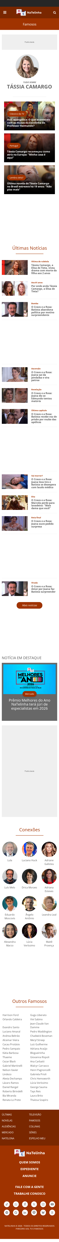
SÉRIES (33, 1132)
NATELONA (8, 1138)
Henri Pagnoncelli (40, 1070)
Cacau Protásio (11, 1044)
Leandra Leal (49, 914)
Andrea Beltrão (11, 1035)
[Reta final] (15, 523)
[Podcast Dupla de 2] (34, 1212)
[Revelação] (15, 395)
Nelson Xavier (10, 1070)
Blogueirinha (37, 1053)
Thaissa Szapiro (39, 1100)
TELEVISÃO (35, 1114)
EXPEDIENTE (29, 1169)
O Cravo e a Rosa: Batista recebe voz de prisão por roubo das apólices (44, 418)
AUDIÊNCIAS (9, 1126)
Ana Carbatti (37, 1061)
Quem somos (29, 1162)
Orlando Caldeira (12, 1019)
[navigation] (4, 11)
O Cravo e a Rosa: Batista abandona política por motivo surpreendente (42, 311)
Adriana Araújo (38, 1048)
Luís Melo (9, 887)
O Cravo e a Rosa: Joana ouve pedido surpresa (42, 523)
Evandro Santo (11, 1027)
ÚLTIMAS (7, 1114)
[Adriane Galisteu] (49, 849)
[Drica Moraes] (29, 876)
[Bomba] (15, 309)
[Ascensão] (15, 374)
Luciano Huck (29, 860)
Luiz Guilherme (39, 1044)
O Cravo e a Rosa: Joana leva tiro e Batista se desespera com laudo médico (43, 483)
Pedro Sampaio (11, 1048)
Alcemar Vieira (11, 1040)
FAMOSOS (34, 1120)
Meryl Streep (37, 1040)
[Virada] (15, 588)
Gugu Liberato (38, 1015)
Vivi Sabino (36, 1019)
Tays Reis (35, 1091)
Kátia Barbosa (10, 1053)
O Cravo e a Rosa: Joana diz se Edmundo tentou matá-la (41, 397)
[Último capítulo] (15, 416)
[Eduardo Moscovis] (9, 903)
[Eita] (15, 502)
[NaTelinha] (29, 12)
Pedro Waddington (41, 1031)
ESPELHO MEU (37, 1138)
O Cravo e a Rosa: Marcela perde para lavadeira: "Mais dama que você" (43, 504)
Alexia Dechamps (12, 1078)
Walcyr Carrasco (39, 1065)
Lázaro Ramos (11, 1082)
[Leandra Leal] (49, 903)
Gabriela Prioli (38, 1074)
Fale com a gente (29, 1187)
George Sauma (38, 1087)
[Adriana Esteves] (49, 876)
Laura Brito (36, 1095)
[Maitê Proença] (49, 930)
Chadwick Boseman (41, 1035)
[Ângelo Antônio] (29, 903)
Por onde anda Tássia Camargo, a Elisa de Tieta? (44, 288)
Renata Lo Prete (12, 1100)
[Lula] (9, 849)
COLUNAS (34, 1126)
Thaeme (7, 1057)
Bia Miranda (9, 1095)
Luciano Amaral (11, 1031)
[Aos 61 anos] (15, 288)
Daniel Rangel (10, 1087)
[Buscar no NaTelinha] (54, 12)
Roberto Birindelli (13, 1091)
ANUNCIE (29, 1176)
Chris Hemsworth (40, 1078)
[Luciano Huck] (29, 849)
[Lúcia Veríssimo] (29, 930)
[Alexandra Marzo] (9, 930)
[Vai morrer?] (15, 481)
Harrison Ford (11, 1015)
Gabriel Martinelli (12, 1065)
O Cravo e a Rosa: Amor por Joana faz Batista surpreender (43, 589)
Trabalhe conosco (29, 1193)
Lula (9, 860)
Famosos (29, 24)
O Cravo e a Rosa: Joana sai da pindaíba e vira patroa (41, 376)
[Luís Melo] (9, 876)
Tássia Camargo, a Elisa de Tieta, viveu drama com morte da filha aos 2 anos (44, 269)
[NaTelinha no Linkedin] (25, 1212)
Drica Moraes (29, 887)
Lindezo (7, 1074)
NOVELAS (7, 1120)
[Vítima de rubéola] (15, 267)
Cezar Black (9, 1061)
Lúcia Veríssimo (39, 1082)
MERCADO (7, 1132)
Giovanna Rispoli (39, 1057)
